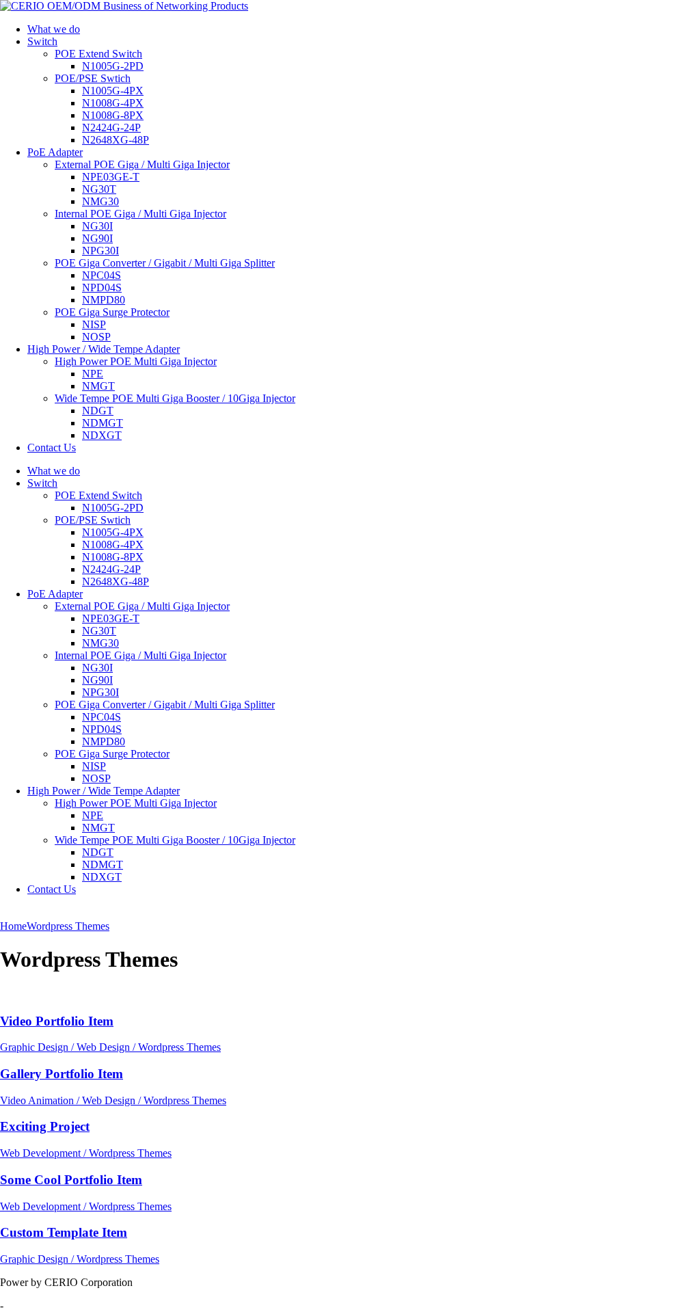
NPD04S (102, 287)
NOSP (96, 337)
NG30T (99, 189)
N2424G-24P (111, 127)
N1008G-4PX (113, 103)
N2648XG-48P (115, 140)
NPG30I (100, 250)
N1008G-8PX (113, 115)
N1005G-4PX (113, 90)
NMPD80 (103, 300)
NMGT (98, 386)
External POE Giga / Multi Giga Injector (142, 164)
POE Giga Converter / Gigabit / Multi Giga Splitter (165, 263)
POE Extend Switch (98, 53)
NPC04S (101, 275)
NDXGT (102, 435)
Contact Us (51, 447)
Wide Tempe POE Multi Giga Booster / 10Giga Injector (175, 398)
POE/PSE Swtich (93, 78)
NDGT (97, 410)
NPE (92, 373)
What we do (53, 29)
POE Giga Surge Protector (112, 312)
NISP (94, 324)
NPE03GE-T (110, 177)
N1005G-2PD (113, 66)
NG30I (97, 226)
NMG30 (100, 201)
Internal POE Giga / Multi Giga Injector (140, 213)
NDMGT (102, 423)
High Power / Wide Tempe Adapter (103, 349)
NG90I (97, 238)
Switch (42, 41)
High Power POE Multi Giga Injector (136, 361)
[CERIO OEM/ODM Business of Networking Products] (124, 6)
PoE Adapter (55, 152)
